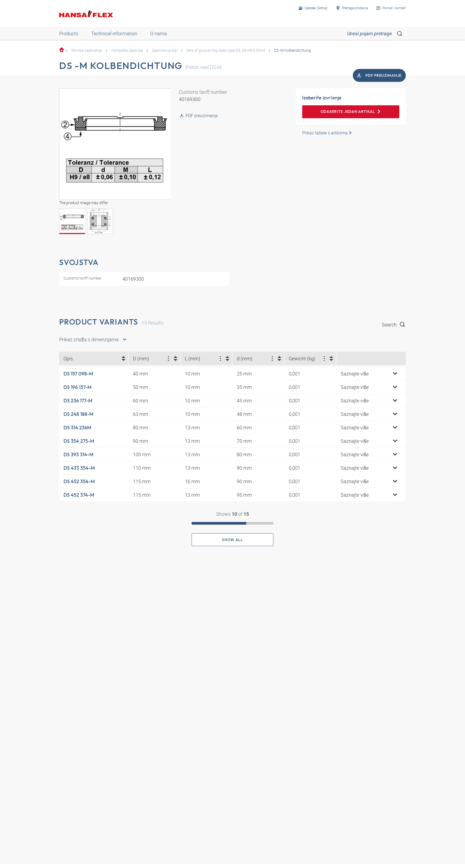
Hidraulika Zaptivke (127, 50)
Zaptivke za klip (164, 50)
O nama (158, 33)
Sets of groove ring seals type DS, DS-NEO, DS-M (225, 50)
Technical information (114, 33)
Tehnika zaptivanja (86, 50)
